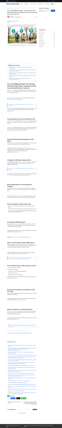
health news (47, 46)
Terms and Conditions (49, 425)
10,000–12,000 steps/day (12, 210)
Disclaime (38, 425)
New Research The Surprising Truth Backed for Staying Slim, (21, 237)
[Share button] (28, 398)
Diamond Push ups (47, 33)
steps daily (11, 91)
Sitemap (25, 426)
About (27, 425)
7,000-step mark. (28, 161)
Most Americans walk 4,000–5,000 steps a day (16, 67)
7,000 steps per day (12, 72)
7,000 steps (24, 127)
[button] (55, 4)
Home (25, 425)
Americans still (17, 223)
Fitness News (47, 35)
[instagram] (51, 1)
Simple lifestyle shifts (12, 78)
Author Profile (35, 425)
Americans (13, 120)
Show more (34, 409)
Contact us (30, 425)
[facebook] (48, 1)
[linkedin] (53, 1)
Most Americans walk (10, 97)
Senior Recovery (47, 41)
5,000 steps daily (25, 120)
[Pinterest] (50, 1)
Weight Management (47, 43)
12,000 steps (35, 108)
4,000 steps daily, (32, 148)
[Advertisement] (47, 20)
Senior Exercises (47, 40)
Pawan (9, 22)
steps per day (34, 245)
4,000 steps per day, (19, 97)
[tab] (22, 4)
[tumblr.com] (55, 1)
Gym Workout (47, 38)
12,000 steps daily (17, 26)
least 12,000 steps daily (14, 189)
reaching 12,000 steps (13, 311)
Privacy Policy (43, 425)
